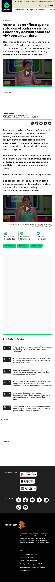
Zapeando (23, 246)
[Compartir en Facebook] (37, 124)
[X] (32, 124)
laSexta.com (8, 113)
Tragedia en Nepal (29, 1)
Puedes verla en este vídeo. (25, 190)
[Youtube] (25, 509)
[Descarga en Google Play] (28, 476)
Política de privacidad (28, 554)
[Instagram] (46, 502)
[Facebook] (25, 502)
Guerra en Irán (42, 1)
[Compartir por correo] (50, 124)
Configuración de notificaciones (32, 567)
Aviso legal (24, 551)
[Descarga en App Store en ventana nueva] (27, 483)
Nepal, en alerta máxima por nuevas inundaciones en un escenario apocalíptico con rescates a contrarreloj (31, 372)
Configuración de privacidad (31, 564)
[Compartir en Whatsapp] (41, 124)
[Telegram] (39, 502)
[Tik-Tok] (18, 509)
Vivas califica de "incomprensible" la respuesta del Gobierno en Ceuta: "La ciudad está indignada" (32, 349)
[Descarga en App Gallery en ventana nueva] (28, 490)
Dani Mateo (10, 246)
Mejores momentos (37, 10)
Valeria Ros (36, 246)
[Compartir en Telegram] (45, 124)
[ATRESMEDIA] (27, 525)
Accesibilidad (25, 570)
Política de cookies (27, 557)
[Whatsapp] (32, 502)
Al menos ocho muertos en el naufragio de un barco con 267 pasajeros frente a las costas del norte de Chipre (31, 360)
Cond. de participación (28, 560)
